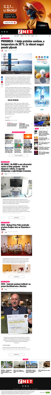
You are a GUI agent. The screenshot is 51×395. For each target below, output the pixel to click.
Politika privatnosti (16, 388)
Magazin (32, 35)
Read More (3, 393)
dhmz (12, 120)
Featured (15, 120)
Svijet (26, 35)
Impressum (29, 388)
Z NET (6, 174)
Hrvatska (22, 35)
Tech (36, 35)
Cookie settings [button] (42, 392)
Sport (29, 35)
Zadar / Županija (16, 35)
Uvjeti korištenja (23, 388)
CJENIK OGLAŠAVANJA (35, 388)
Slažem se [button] (47, 392)
